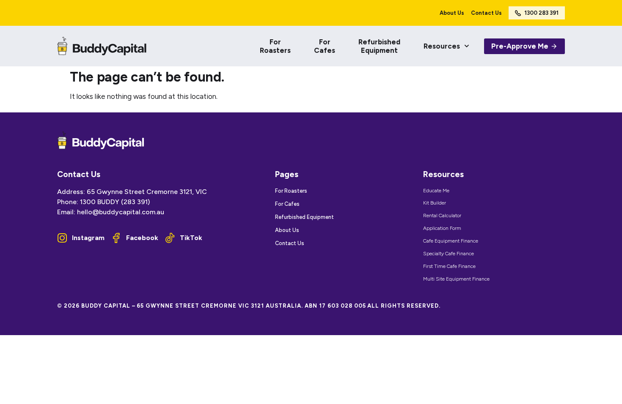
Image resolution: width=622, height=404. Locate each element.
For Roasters (275, 46)
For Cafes (324, 46)
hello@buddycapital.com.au (120, 212)
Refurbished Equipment (379, 46)
